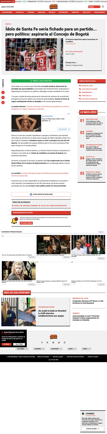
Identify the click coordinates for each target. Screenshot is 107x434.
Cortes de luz (86, 95)
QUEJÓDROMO (7, 12)
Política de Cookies (92, 425)
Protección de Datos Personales (75, 356)
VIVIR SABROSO (99, 12)
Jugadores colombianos (30, 205)
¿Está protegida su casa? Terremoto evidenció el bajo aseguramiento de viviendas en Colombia (86, 318)
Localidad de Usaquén (89, 89)
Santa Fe (17, 205)
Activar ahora (26, 223)
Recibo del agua (87, 86)
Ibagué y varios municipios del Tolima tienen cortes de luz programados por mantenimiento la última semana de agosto (94, 162)
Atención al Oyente (58, 356)
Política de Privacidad (43, 356)
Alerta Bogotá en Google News (43, 194)
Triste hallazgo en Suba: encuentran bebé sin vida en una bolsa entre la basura (94, 122)
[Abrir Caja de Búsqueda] (103, 6)
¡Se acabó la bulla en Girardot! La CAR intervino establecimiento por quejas (94, 148)
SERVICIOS (75, 12)
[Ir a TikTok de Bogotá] (59, 342)
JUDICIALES (20, 12)
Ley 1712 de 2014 (53, 359)
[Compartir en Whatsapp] (3, 102)
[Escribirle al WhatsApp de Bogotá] (64, 342)
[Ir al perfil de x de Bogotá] (47, 342)
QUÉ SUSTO (87, 12)
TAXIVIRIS (30, 12)
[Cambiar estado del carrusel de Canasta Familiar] (13, 1)
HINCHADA (41, 12)
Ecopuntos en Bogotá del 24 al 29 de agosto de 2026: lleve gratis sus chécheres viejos (94, 135)
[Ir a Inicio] (53, 6)
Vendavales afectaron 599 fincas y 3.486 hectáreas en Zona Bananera (88, 302)
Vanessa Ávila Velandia (75, 51)
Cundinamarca (87, 92)
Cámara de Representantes (58, 205)
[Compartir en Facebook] (3, 92)
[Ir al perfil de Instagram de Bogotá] (53, 342)
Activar (6, 344)
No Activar (19, 344)
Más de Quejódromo (17, 292)
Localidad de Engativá (89, 99)
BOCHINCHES (63, 12)
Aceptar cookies (91, 429)
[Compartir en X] (3, 97)
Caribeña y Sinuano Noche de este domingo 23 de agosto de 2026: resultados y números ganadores (94, 176)
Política (43, 205)
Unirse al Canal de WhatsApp (42, 81)
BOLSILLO (52, 12)
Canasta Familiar (6, 1)
